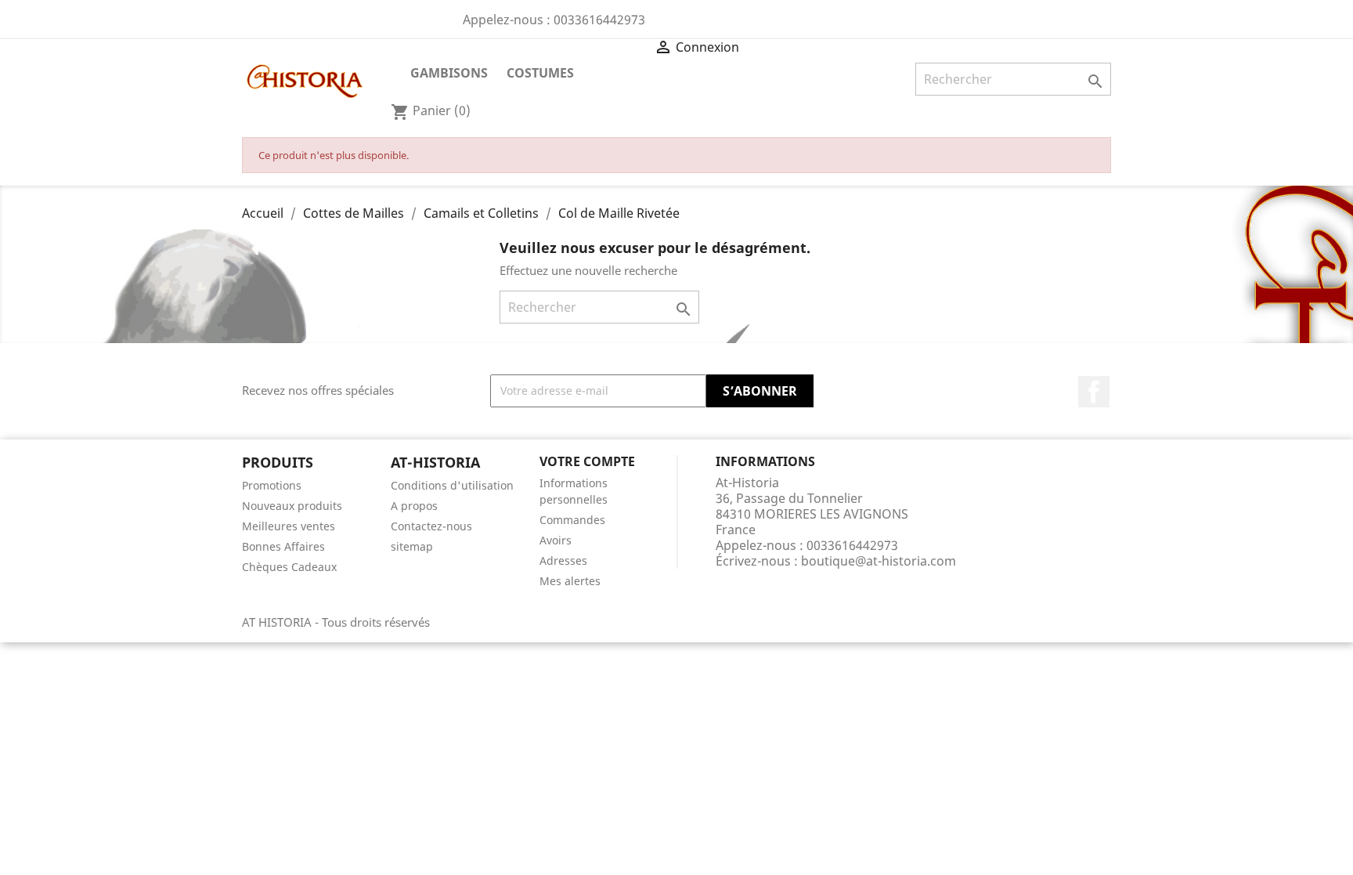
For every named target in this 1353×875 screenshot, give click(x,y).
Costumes (540, 72)
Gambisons (449, 72)
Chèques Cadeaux (289, 566)
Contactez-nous (431, 526)
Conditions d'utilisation (452, 485)
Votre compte (587, 461)
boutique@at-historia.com (878, 560)
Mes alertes (570, 580)
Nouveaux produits (292, 505)
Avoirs (555, 540)
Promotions (271, 485)
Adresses (563, 560)
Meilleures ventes (288, 526)
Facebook (1093, 391)
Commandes (572, 519)
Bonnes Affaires (283, 546)
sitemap (412, 546)
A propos (414, 505)
